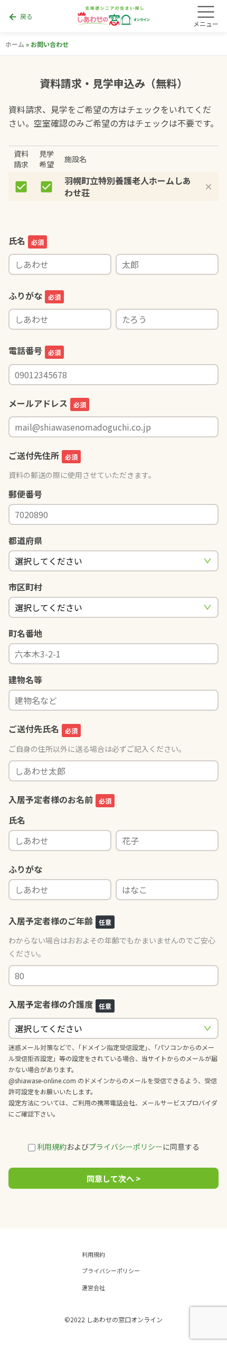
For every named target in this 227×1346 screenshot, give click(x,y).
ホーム (14, 44)
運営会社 (93, 1287)
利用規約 (52, 1146)
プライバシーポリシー (126, 1146)
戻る (20, 17)
